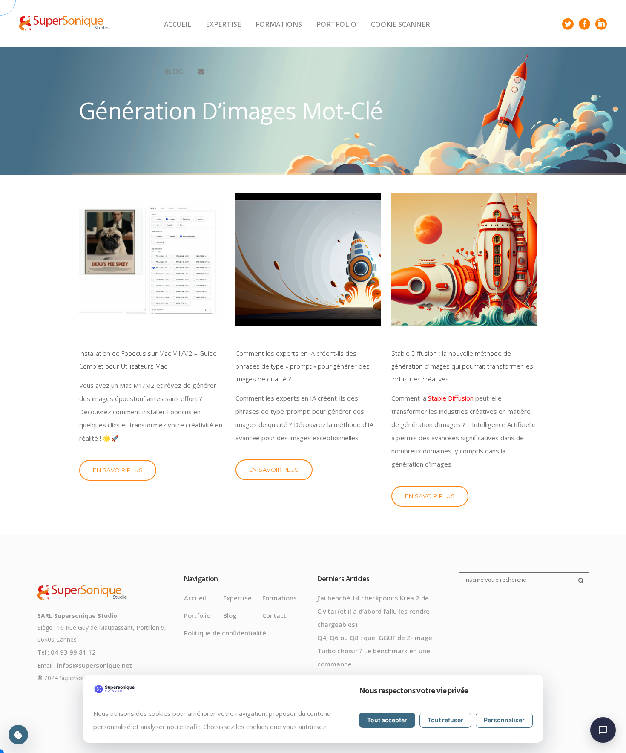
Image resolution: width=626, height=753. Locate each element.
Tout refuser (445, 720)
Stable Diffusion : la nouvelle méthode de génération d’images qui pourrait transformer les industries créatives (462, 366)
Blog (229, 615)
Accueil (195, 598)
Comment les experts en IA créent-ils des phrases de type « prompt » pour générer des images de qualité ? (302, 366)
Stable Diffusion (451, 398)
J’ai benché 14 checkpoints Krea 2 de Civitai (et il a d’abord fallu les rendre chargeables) (373, 611)
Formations (279, 598)
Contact (274, 615)
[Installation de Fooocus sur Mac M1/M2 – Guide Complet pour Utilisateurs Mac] (152, 259)
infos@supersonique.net (94, 665)
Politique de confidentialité (225, 633)
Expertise (237, 598)
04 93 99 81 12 (73, 652)
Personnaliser (504, 720)
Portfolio (197, 615)
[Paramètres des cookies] (18, 734)
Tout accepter (387, 720)
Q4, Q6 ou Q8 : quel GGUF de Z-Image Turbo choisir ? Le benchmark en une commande (374, 650)
